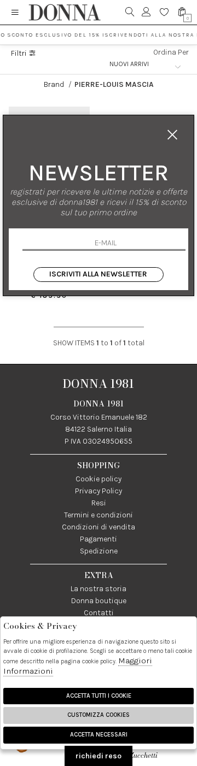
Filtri (19, 53)
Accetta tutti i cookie (98, 695)
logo (64, 12)
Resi (98, 503)
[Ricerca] (130, 12)
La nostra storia (98, 588)
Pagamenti (98, 539)
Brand (55, 84)
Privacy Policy (98, 491)
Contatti (99, 612)
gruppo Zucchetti (154, 750)
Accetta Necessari (99, 734)
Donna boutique (98, 600)
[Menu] (15, 12)
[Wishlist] (164, 12)
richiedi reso (98, 756)
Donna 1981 (98, 383)
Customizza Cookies (98, 714)
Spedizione (99, 551)
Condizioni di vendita (98, 527)
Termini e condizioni (98, 515)
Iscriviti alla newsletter (98, 274)
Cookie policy (98, 479)
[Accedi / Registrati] (146, 12)
